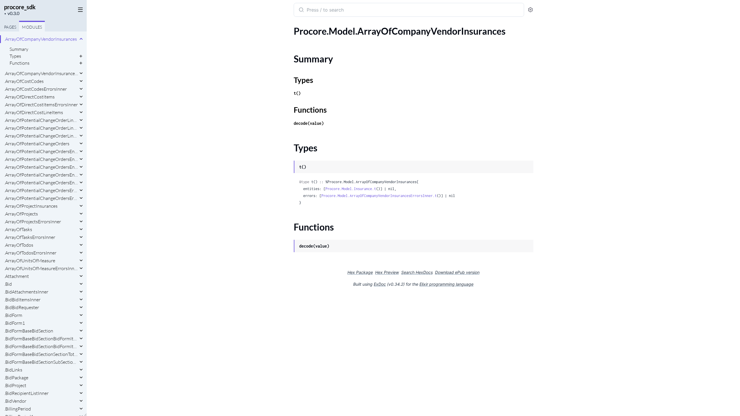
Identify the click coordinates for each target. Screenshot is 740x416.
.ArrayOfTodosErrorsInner (30, 253)
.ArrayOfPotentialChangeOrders (36, 143)
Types (15, 56)
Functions (19, 63)
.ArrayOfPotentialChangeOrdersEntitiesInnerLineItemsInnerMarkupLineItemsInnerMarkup (41, 175)
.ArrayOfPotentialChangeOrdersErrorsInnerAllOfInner (41, 198)
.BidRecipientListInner (26, 393)
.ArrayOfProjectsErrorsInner (32, 221)
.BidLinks (13, 370)
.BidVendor (15, 401)
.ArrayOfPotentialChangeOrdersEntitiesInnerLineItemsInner (41, 159)
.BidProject (15, 385)
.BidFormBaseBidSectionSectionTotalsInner (41, 354)
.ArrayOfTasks (18, 229)
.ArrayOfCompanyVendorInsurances (40, 39)
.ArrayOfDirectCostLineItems (33, 112)
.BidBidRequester (21, 307)
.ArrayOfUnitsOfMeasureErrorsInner (41, 268)
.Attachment (16, 276)
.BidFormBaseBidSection (28, 331)
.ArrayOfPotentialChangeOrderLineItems (41, 120)
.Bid (8, 284)
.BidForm (13, 315)
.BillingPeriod (17, 409)
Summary (19, 49)
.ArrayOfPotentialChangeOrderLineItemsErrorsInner (41, 128)
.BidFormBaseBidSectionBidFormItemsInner (41, 338)
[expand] (81, 39)
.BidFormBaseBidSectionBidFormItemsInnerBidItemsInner (41, 346)
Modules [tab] (32, 27)
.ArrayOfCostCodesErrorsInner (35, 89)
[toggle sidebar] (79, 9)
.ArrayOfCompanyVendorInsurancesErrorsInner (41, 73)
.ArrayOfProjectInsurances (31, 206)
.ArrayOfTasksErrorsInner (29, 237)
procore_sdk (20, 6)
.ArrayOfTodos (18, 245)
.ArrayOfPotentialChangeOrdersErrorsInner (41, 190)
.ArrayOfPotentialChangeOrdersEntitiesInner (41, 151)
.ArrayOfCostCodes (24, 81)
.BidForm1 (14, 323)
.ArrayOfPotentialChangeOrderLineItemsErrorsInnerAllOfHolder (41, 136)
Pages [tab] (10, 27)
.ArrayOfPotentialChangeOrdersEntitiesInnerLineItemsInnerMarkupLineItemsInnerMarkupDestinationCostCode (41, 182)
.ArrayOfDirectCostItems (29, 97)
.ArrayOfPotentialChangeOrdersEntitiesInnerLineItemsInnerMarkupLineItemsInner (41, 167)
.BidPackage (16, 377)
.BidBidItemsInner (22, 299)
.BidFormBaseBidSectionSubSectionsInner (41, 362)
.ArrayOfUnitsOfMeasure (29, 260)
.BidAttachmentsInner (26, 292)
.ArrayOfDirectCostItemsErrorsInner (41, 104)
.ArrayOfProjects (21, 214)
